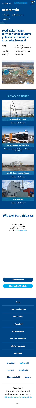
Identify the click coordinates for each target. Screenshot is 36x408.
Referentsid (24, 363)
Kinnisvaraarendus (18, 346)
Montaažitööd (18, 317)
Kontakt (28, 377)
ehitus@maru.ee (21, 230)
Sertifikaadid (23, 370)
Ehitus (18, 302)
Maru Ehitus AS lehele (18, 286)
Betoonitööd (18, 324)
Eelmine (7, 15)
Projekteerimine (18, 331)
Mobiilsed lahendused (18, 339)
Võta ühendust (18, 280)
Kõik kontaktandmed (11, 397)
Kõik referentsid (18, 15)
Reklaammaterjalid (13, 377)
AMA (18, 403)
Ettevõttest (11, 363)
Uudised (11, 370)
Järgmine (5, 19)
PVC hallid (18, 353)
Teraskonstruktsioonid (18, 309)
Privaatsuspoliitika (26, 397)
